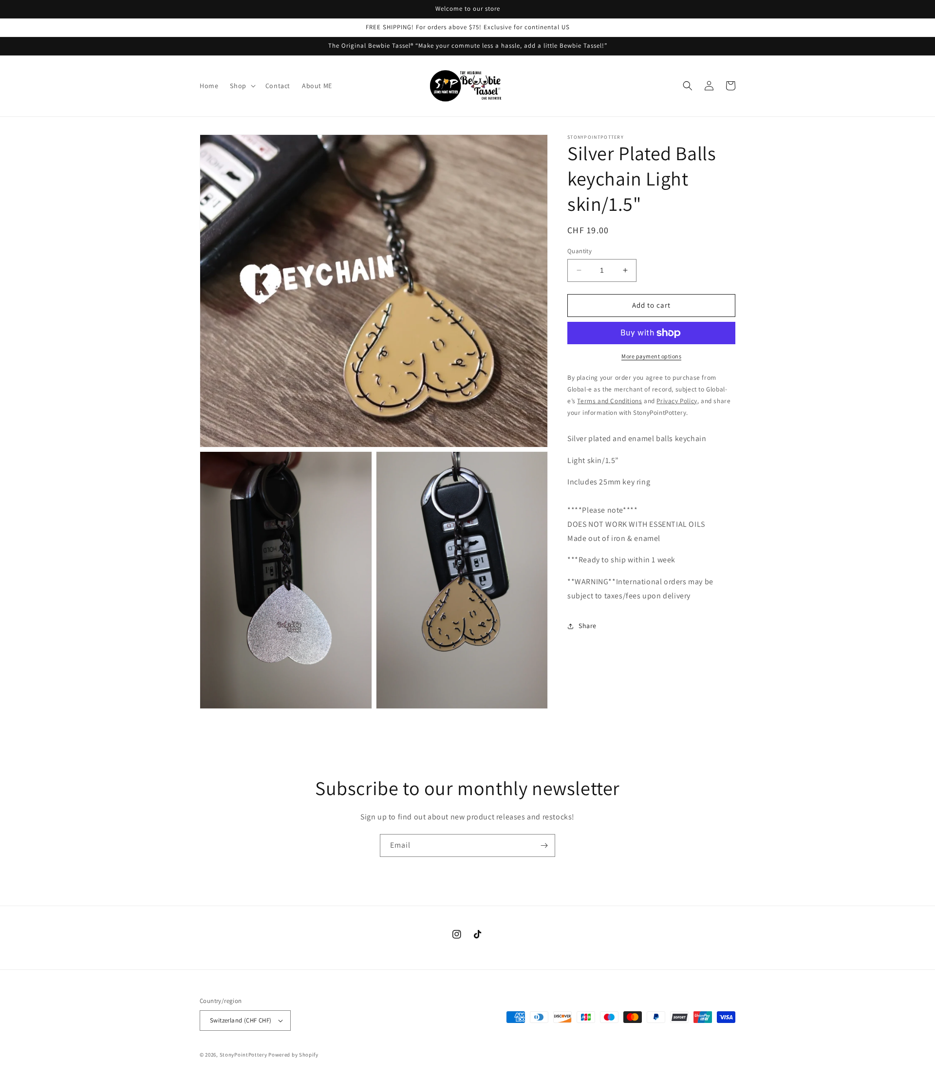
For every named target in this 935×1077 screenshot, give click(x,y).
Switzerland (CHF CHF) (240, 1020)
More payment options (651, 356)
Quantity (579, 251)
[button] (241, 85)
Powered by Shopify (293, 1054)
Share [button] (588, 625)
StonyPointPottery (243, 1054)
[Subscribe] (544, 845)
